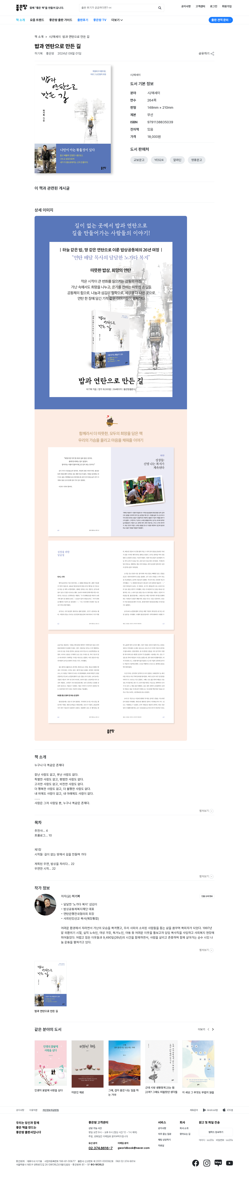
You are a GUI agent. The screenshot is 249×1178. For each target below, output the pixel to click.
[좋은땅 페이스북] (195, 1162)
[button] (34, 192)
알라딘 (177, 160)
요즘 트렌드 (37, 20)
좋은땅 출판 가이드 (60, 20)
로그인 (213, 6)
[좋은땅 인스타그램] (206, 1162)
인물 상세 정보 (207, 896)
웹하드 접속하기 (216, 1132)
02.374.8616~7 (101, 1148)
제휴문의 (194, 1110)
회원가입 (227, 6)
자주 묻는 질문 (164, 1134)
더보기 (115, 20)
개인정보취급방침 (51, 1110)
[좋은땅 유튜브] (229, 1162)
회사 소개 (184, 1128)
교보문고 (139, 160)
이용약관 (33, 1110)
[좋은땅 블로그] (218, 1162)
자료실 (161, 1145)
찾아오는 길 (185, 1134)
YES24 (158, 160)
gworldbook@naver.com (134, 1148)
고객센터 (200, 6)
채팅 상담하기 (164, 1139)
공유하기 (204, 53)
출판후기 (82, 20)
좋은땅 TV (99, 20)
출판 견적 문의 (220, 20)
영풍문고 (196, 160)
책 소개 (20, 20)
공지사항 (186, 6)
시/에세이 (135, 75)
